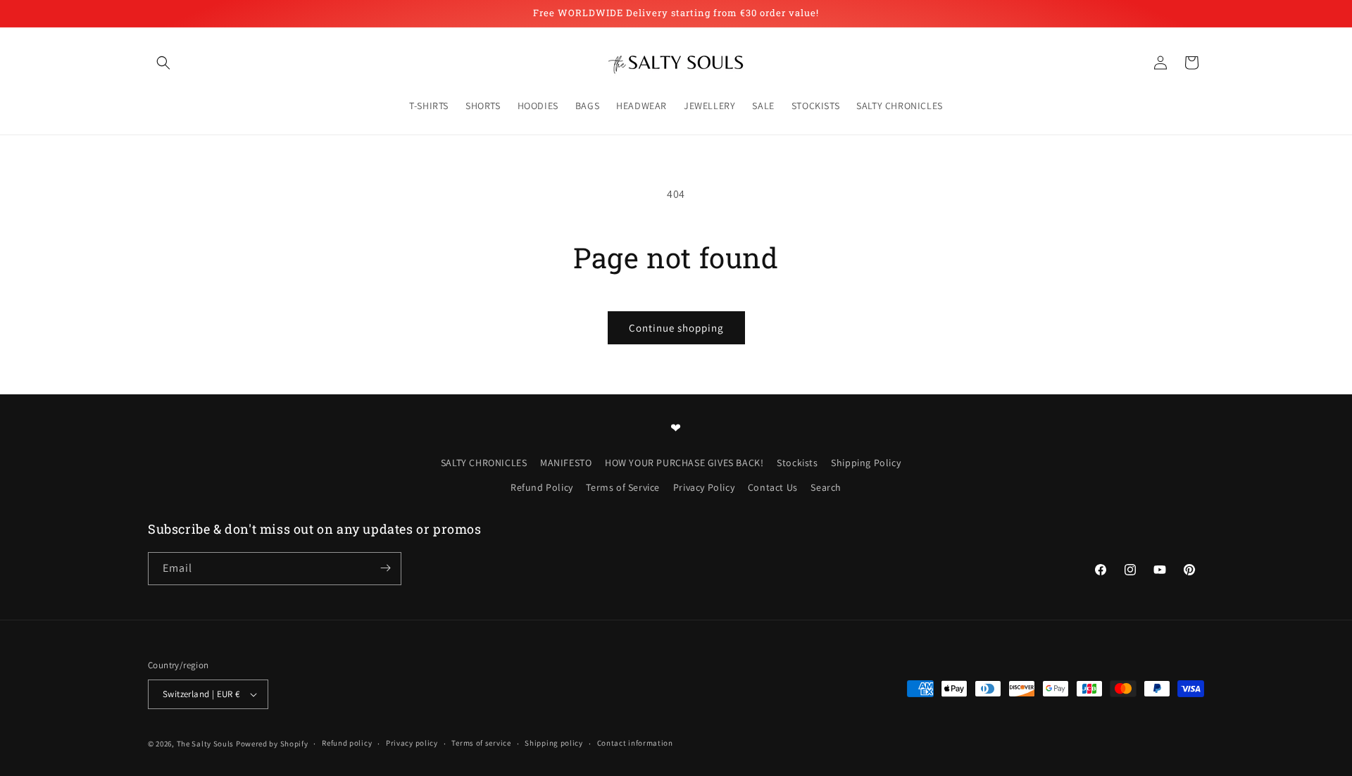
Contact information (635, 743)
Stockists (797, 462)
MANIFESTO (566, 462)
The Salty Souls (205, 744)
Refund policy (347, 743)
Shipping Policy (866, 462)
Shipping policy (554, 743)
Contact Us (773, 487)
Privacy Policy (703, 487)
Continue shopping (676, 327)
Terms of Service (623, 487)
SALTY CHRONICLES (484, 462)
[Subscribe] (385, 567)
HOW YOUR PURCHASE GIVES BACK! (684, 462)
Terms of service (481, 743)
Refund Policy (542, 487)
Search (825, 487)
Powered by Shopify (272, 744)
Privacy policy (412, 743)
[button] (163, 62)
